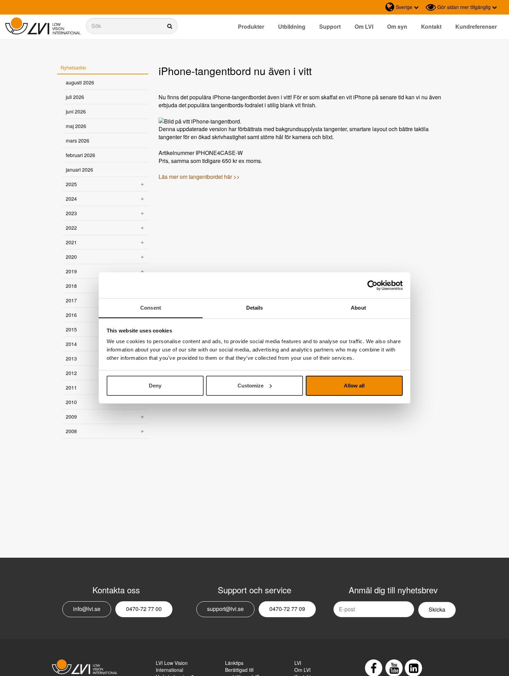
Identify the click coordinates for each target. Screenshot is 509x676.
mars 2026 (77, 140)
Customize (251, 386)
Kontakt (431, 26)
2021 (71, 242)
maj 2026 (76, 125)
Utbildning (291, 26)
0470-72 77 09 (287, 609)
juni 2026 (76, 111)
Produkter (251, 26)
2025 (71, 184)
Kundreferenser (476, 26)
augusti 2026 (80, 82)
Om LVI (364, 26)
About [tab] (358, 308)
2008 (71, 431)
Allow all (354, 386)
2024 (71, 198)
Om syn (397, 26)
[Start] (43, 26)
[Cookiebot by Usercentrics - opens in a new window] (372, 285)
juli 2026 (75, 96)
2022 (71, 227)
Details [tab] (254, 308)
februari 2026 (80, 155)
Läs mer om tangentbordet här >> (200, 177)
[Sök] (132, 26)
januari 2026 (79, 169)
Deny (155, 386)
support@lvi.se (225, 609)
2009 (71, 416)
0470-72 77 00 (144, 609)
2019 (71, 271)
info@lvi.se (86, 609)
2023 (71, 213)
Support (330, 26)
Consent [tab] (150, 308)
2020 (71, 256)
